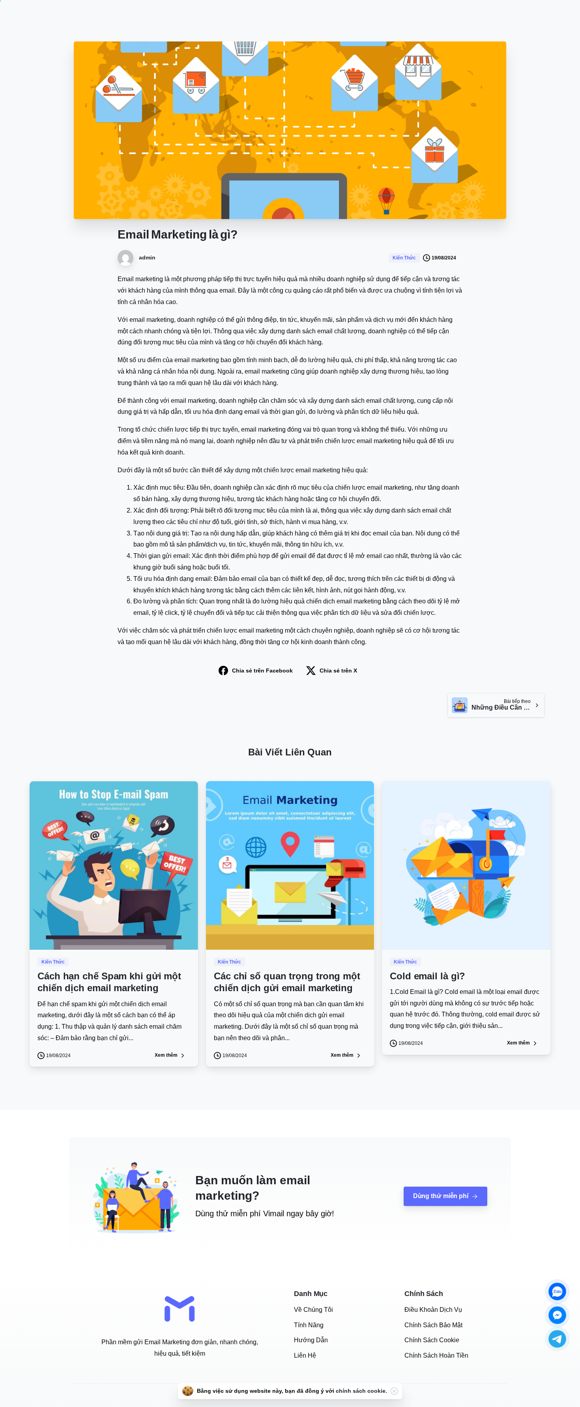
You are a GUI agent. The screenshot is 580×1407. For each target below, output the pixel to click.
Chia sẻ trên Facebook (262, 670)
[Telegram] (557, 1339)
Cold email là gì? (427, 976)
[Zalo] (557, 1291)
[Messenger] (557, 1315)
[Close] (394, 1391)
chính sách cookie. (361, 1391)
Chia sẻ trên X (338, 670)
